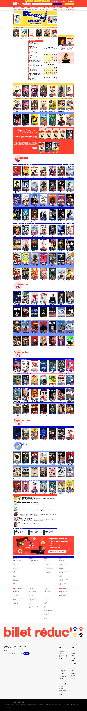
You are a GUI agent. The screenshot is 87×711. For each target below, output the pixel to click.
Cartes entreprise (63, 655)
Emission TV (46, 602)
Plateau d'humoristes (63, 565)
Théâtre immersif (16, 580)
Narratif (60, 581)
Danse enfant (15, 595)
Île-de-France (21, 9)
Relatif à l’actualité (62, 583)
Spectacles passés (75, 661)
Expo (72, 7)
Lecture (14, 575)
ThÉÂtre (15, 7)
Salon (45, 615)
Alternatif (61, 580)
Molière (61, 688)
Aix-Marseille (35, 9)
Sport (45, 611)
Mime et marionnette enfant (18, 598)
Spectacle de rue (47, 572)
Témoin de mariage (21, 497)
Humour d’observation (63, 571)
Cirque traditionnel (47, 590)
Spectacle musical (47, 564)
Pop (29, 604)
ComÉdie (22, 7)
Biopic (14, 571)
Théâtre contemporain (17, 560)
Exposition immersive (63, 592)
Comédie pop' (31, 561)
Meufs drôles (61, 569)
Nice (61, 9)
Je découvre (34, 148)
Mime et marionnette (48, 565)
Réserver (42, 138)
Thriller (14, 585)
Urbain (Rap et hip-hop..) (33, 606)
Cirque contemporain (48, 591)
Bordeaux (42, 9)
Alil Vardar (61, 686)
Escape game (46, 601)
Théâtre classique (16, 561)
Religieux (30, 594)
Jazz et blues (31, 595)
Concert (59, 7)
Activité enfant (15, 603)
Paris (14, 9)
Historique (15, 569)
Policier (14, 584)
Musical (14, 576)
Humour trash (61, 573)
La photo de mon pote (21, 507)
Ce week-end (62, 693)
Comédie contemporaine (33, 560)
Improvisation (61, 564)
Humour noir (61, 572)
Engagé (14, 583)
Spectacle (46, 7)
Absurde (60, 575)
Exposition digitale (62, 595)
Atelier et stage (47, 599)
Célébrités (15, 579)
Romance (15, 567)
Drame (14, 564)
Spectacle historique (47, 569)
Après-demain (51, 44)
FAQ (60, 647)
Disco (30, 607)
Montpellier (56, 9)
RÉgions (72, 9)
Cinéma (45, 603)
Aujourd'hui (50, 41)
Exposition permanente (63, 591)
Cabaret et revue (47, 561)
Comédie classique (32, 563)
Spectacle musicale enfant (18, 604)
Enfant (53, 7)
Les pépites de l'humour (62, 677)
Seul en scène (15, 563)
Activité (66, 7)
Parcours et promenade (48, 610)
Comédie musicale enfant (17, 592)
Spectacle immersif (47, 571)
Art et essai (15, 573)
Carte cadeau (29, 0)
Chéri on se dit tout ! (21, 523)
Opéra (45, 563)
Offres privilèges (69, 4)
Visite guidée (46, 609)
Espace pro (61, 653)
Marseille (73, 673)
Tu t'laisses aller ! (20, 518)
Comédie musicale (47, 560)
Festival (30, 602)
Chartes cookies (41, 704)
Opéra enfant (15, 600)
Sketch (60, 576)
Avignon (29, 9)
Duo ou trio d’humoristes (63, 563)
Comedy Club (37, 7)
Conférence (46, 607)
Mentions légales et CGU (32, 704)
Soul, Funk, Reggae (32, 599)
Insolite (45, 621)
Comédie (73, 648)
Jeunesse (14, 581)
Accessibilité (66, 704)
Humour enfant (16, 591)
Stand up (60, 567)
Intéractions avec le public (63, 579)
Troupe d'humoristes (63, 560)
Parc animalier (46, 613)
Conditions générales (8, 704)
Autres (73, 665)
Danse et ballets (47, 567)
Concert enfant (16, 594)
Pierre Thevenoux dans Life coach (23, 502)
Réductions (46, 0)
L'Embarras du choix (21, 513)
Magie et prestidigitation (48, 568)
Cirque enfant (15, 602)
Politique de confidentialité (20, 704)
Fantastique (15, 568)
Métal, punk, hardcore (33, 598)
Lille (47, 9)
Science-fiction (15, 572)
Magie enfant (15, 596)
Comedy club (61, 561)
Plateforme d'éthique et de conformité (54, 704)
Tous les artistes (63, 683)
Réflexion (14, 577)
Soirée (45, 606)
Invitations (37, 0)
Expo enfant (15, 599)
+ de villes (65, 9)
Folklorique (31, 600)
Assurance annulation (64, 648)
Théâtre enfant (16, 590)
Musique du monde (32, 591)
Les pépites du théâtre (62, 674)
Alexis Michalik (62, 685)
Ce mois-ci (61, 694)
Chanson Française (32, 592)
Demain (50, 43)
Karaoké (45, 617)
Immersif (45, 619)
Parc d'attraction (47, 605)
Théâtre (73, 647)
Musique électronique (33, 596)
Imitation (60, 577)
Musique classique (32, 590)
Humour (29, 7)
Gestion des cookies (74, 704)
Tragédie (14, 565)
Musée (60, 590)
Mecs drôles (61, 568)
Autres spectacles (75, 663)
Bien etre (45, 618)
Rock (30, 603)
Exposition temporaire (63, 594)
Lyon (50, 9)
